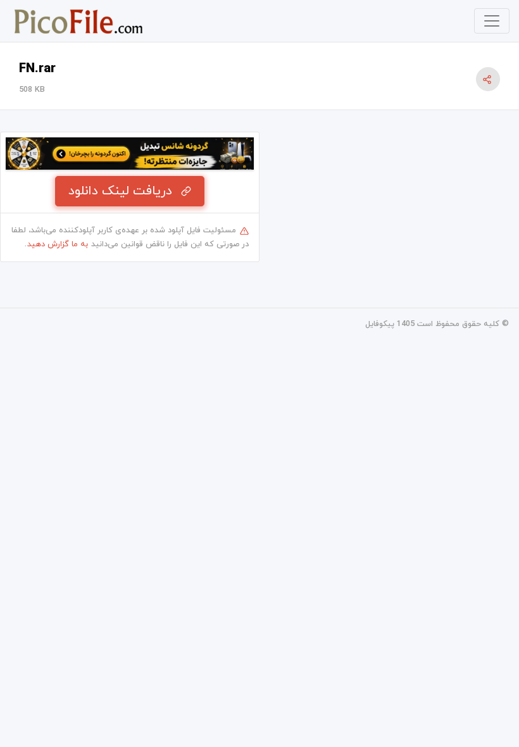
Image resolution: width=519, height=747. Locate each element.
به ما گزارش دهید (57, 244)
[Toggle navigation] (492, 21)
